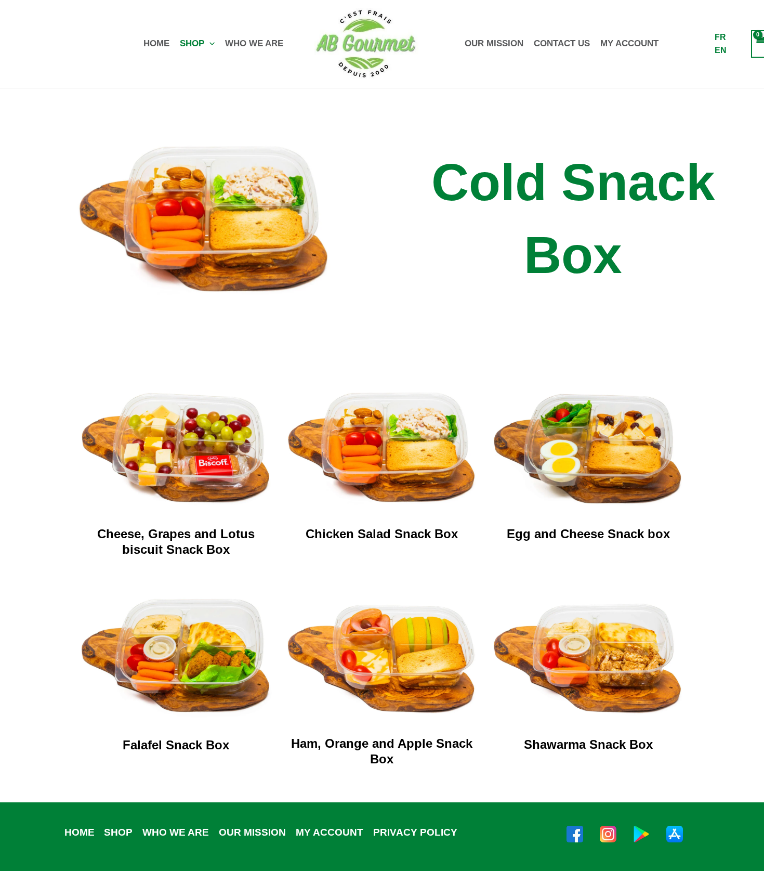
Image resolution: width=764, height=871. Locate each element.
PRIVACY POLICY (415, 832)
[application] (209, 43)
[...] (575, 834)
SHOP (192, 43)
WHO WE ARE (254, 43)
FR (720, 37)
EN (721, 50)
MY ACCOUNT (629, 43)
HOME (156, 43)
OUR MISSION (494, 43)
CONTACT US (562, 43)
